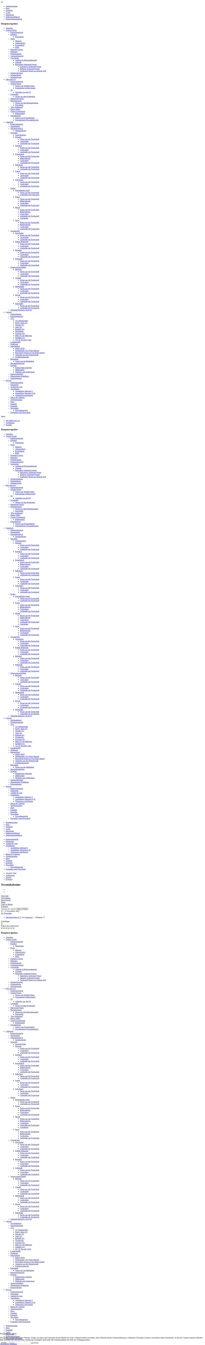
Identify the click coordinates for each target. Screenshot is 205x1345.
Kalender (9, 10)
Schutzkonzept (15, 77)
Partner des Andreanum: (10, 926)
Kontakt (9, 425)
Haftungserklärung (13, 17)
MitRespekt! (19, 370)
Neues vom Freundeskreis (25, 118)
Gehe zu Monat (7, 904)
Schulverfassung (16, 73)
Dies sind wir (11, 79)
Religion (18, 250)
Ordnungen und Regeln (24, 395)
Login (8, 13)
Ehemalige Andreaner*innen (26, 64)
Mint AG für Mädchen (23, 336)
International (15, 346)
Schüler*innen (15, 84)
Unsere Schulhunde (17, 111)
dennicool (29, 917)
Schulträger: (5, 921)
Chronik (18, 62)
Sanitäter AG (20, 338)
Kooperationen (16, 378)
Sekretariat (14, 385)
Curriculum (24, 141)
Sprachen (13, 133)
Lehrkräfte (14, 94)
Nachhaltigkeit (15, 314)
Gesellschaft (15, 231)
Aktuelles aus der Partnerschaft (26, 355)
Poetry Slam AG (21, 323)
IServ (8, 8)
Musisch (18, 41)
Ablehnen (13, 1344)
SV (11, 90)
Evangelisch (19, 45)
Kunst (17, 197)
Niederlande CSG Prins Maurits (27, 351)
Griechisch (19, 180)
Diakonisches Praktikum (19, 376)
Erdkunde (19, 259)
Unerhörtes (24, 218)
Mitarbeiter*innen (17, 99)
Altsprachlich (20, 43)
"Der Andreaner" (16, 107)
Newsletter (14, 408)
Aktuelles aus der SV (23, 92)
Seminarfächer (20, 131)
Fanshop (13, 404)
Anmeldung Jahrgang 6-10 (25, 393)
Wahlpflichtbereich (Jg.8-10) (21, 310)
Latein (17, 171)
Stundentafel (15, 126)
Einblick (13, 35)
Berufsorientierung (17, 363)
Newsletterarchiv (21, 410)
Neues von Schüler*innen (25, 86)
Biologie (18, 269)
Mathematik (19, 287)
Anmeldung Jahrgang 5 (24, 391)
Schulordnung (15, 75)
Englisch (18, 146)
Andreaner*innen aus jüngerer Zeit (33, 71)
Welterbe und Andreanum (24, 372)
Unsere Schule (11, 30)
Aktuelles (9, 28)
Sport (17, 220)
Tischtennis (19, 331)
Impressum (10, 15)
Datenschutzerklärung (14, 19)
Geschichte (14, 58)
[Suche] (4, 907)
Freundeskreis (15, 116)
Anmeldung (14, 389)
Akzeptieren (4, 1344)
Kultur (12, 188)
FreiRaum (14, 344)
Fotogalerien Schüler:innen (25, 88)
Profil (12, 39)
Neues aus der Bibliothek (24, 361)
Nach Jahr (5, 896)
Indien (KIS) (20, 348)
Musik (17, 208)
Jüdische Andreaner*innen (30, 69)
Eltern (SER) (15, 109)
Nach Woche (6, 900)
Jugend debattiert (16, 374)
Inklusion (13, 52)
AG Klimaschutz (21, 321)
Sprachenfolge (20, 135)
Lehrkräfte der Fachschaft (29, 143)
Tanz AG (18, 327)
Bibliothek (14, 359)
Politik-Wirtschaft (21, 242)
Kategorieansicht (16, 32)
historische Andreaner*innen (30, 67)
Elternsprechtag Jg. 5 (13, 917)
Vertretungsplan (11, 6)
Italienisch (19, 165)
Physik (17, 295)
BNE (17, 47)
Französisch (19, 154)
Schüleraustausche (22, 357)
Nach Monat (5, 898)
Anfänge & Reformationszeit (26, 60)
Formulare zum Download (20, 412)
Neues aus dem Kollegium (25, 96)
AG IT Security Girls (23, 340)
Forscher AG (20, 333)
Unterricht (9, 122)
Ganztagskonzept (16, 56)
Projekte (13, 366)
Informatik (19, 304)
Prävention (19, 105)
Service (8, 380)
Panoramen (19, 37)
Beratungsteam (16, 101)
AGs (12, 319)
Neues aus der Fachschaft (29, 139)
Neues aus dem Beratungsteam (26, 103)
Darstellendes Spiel (22, 190)
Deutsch (18, 137)
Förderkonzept (15, 54)
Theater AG (19, 325)
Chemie (18, 278)
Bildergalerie (20, 114)
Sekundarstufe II (16, 129)
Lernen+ (9, 312)
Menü (3, 417)
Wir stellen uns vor (13, 421)
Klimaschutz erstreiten (23, 368)
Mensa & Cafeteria (17, 398)
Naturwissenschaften (18, 267)
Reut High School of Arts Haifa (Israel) (30, 353)
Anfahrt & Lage (16, 387)
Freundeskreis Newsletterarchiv (27, 120)
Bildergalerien (25, 158)
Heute (3, 902)
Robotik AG (19, 329)
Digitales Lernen (16, 50)
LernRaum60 (15, 342)
